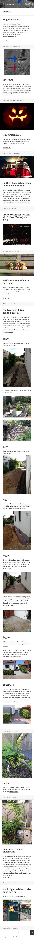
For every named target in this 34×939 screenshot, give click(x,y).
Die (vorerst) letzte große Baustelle (14, 311)
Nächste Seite (32, 932)
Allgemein (17, 153)
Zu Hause (15, 731)
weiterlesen (6, 95)
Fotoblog (16, 100)
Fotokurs (8, 79)
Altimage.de (8, 4)
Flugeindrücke (11, 19)
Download (6, 41)
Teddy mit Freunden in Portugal (16, 282)
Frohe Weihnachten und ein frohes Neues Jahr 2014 (16, 217)
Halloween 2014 (12, 134)
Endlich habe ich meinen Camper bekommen (17, 184)
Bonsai (14, 797)
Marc (20, 100)
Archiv (17, 251)
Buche (6, 782)
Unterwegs (17, 46)
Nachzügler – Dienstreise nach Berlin (17, 890)
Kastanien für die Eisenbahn (13, 850)
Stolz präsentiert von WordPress (11, 937)
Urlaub (17, 304)
